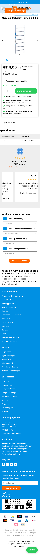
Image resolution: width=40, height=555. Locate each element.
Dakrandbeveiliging (9, 396)
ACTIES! (5, 411)
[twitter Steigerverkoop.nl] (11, 464)
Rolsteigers (6, 381)
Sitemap (5, 334)
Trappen (5, 404)
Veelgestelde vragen (10, 337)
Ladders (5, 400)
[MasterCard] (5, 522)
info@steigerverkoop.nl (11, 433)
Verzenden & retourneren (12, 296)
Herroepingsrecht (9, 307)
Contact (5, 330)
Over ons (5, 326)
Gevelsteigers (7, 408)
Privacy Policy (7, 322)
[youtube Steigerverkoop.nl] (15, 464)
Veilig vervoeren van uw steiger (14, 451)
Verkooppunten (8, 303)
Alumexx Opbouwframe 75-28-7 (26, 15)
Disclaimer (6, 319)
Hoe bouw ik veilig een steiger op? (16, 443)
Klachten (5, 311)
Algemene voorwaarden (11, 315)
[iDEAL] (5, 517)
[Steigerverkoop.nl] (20, 8)
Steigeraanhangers (9, 393)
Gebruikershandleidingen (12, 341)
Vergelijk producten (10, 367)
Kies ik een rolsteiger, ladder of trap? (17, 446)
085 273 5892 (7, 430)
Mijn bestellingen (8, 356)
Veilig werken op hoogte (11, 454)
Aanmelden (11, 488)
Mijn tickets (6, 359)
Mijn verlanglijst (8, 363)
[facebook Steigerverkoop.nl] (3, 464)
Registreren (6, 352)
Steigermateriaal (9, 389)
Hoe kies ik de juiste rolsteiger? (14, 449)
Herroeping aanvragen (11, 371)
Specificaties (9, 122)
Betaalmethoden (9, 300)
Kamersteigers (8, 385)
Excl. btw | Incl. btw (3, 12)
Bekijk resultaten (19, 261)
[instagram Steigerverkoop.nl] (7, 464)
